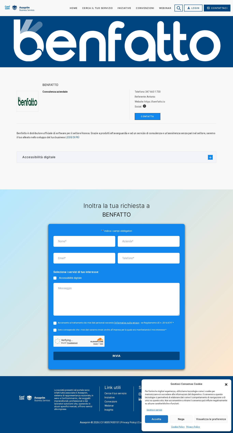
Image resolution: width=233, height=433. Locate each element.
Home (73, 8)
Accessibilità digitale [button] (39, 157)
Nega (181, 419)
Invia (116, 356)
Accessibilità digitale (70, 277)
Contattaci (219, 8)
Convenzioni (145, 8)
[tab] (116, 157)
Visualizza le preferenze (211, 419)
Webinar (165, 8)
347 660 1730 (153, 91)
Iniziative (124, 8)
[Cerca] (178, 8)
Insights (109, 409)
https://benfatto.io (154, 101)
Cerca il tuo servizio (97, 8)
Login (195, 8)
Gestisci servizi (154, 410)
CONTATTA (147, 116)
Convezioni (111, 401)
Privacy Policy (193, 427)
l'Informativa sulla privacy (127, 323)
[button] (226, 384)
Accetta (156, 419)
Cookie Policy (178, 427)
